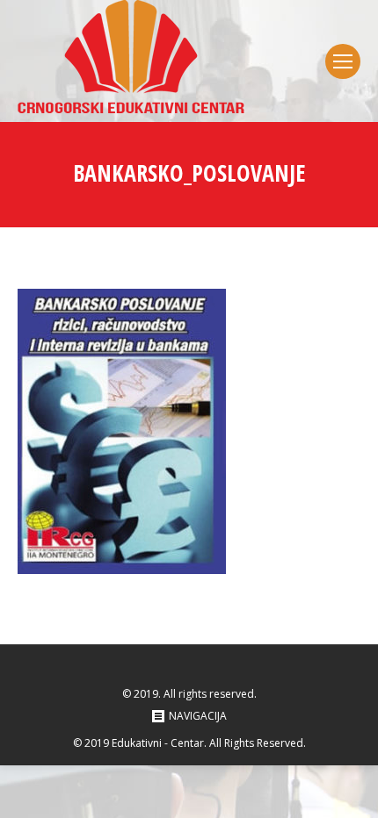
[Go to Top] (350, 790)
